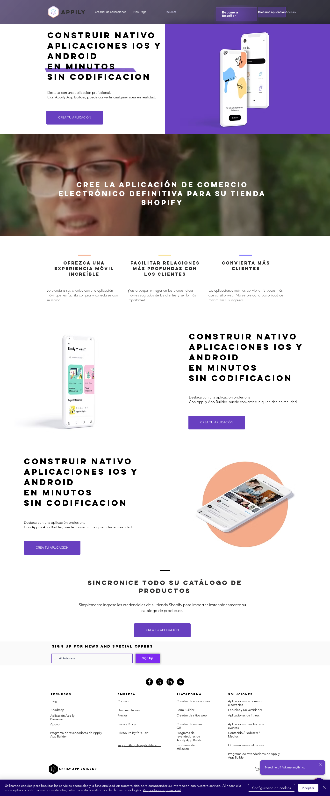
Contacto (124, 701)
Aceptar (308, 788)
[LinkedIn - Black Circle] (170, 681)
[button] (170, 12)
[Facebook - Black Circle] (149, 681)
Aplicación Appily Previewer (62, 717)
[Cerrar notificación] (321, 765)
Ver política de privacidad (162, 790)
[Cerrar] (324, 787)
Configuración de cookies (271, 788)
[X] (159, 681)
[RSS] (180, 681)
